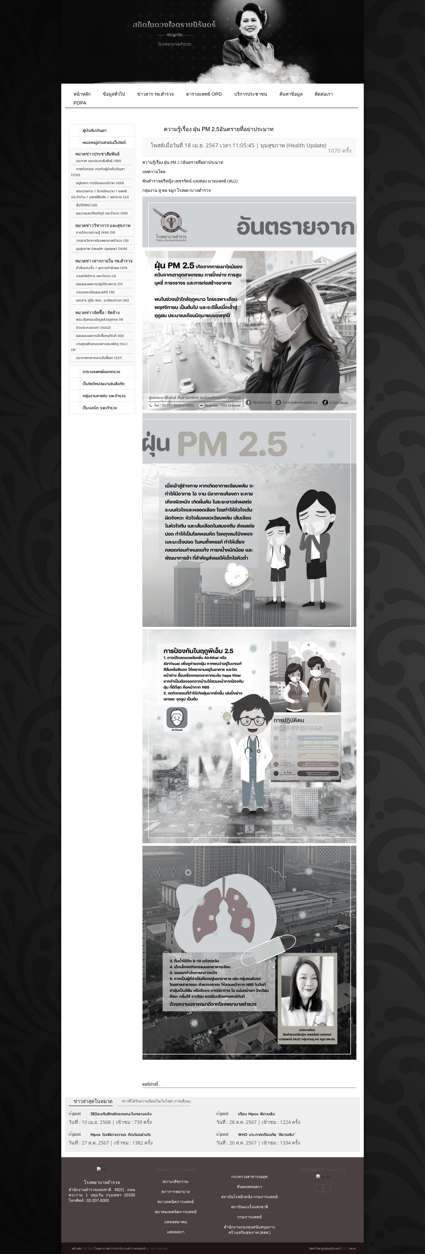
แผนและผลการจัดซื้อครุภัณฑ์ (100, 335)
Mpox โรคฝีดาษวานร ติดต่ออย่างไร (121, 1134)
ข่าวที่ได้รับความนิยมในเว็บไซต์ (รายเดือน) (155, 1101)
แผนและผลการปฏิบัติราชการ (99, 284)
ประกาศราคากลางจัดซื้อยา (99, 358)
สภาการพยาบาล (175, 1192)
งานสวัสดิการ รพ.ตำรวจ (96, 276)
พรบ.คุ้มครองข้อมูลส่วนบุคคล (99, 319)
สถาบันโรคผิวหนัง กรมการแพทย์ (249, 1197)
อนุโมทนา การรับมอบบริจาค (100, 183)
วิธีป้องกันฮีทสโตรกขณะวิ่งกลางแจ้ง (121, 1114)
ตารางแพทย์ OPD (203, 94)
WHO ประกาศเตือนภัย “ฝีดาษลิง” (266, 1134)
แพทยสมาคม (175, 1222)
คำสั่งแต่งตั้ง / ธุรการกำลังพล (101, 268)
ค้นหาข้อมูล (290, 94)
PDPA (79, 103)
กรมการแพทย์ (249, 1217)
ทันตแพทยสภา (249, 1187)
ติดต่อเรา (323, 94)
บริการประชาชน (250, 94)
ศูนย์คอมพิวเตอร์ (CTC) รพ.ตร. (338, 1248)
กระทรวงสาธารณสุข (249, 1177)
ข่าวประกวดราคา (93, 327)
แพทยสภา (175, 1232)
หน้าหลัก (81, 94)
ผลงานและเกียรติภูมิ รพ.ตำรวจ (102, 213)
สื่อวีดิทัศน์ (86, 205)
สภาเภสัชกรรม (176, 1181)
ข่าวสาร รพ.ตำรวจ (155, 94)
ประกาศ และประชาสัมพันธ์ (98, 161)
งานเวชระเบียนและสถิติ (95, 292)
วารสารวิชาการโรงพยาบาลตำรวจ (102, 240)
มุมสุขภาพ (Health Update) (101, 248)
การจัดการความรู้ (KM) (95, 232)
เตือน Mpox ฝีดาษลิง (256, 1114)
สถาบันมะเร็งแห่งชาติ (249, 1207)
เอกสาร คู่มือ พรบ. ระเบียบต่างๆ (102, 300)
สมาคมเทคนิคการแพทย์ (176, 1212)
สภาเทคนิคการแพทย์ (175, 1202)
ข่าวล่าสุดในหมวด (93, 1101)
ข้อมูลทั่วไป (113, 94)
